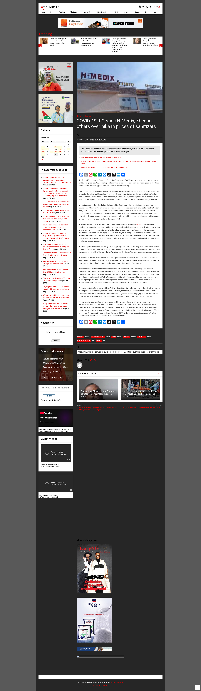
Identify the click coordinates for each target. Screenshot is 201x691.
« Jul (42, 159)
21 (60, 152)
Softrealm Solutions (116, 682)
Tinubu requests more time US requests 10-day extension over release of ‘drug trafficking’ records (56, 235)
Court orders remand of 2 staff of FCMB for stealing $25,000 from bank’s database (55, 227)
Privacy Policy (103, 685)
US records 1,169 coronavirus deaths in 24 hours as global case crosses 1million (140, 394)
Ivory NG (54, 6)
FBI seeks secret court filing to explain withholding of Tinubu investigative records (91, 42)
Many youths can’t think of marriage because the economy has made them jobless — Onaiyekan (56, 306)
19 (51, 152)
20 (56, 152)
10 (43, 149)
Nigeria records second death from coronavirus (142, 407)
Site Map (95, 685)
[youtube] (140, 6)
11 (47, 149)
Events (147, 12)
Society (137, 12)
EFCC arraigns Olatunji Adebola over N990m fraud (122, 41)
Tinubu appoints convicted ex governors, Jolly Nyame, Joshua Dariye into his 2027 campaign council (57, 180)
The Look (73, 12)
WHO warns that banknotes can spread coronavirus (101, 158)
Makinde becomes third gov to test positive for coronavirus (104, 167)
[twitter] (143, 6)
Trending (45, 34)
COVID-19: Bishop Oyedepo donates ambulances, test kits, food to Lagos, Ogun (97, 408)
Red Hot (62, 12)
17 (43, 152)
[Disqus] (119, 442)
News (51, 12)
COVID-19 (139, 224)
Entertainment (101, 12)
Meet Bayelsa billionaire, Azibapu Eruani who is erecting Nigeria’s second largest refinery (61, 42)
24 (43, 154)
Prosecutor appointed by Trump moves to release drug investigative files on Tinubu (56, 246)
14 (60, 149)
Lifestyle (126, 12)
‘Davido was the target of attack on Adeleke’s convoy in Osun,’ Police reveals (154, 42)
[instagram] (147, 6)
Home (43, 12)
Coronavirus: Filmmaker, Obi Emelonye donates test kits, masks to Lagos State (98, 394)
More (155, 12)
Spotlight (115, 12)
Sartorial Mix (87, 12)
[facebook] (150, 6)
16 (68, 149)
